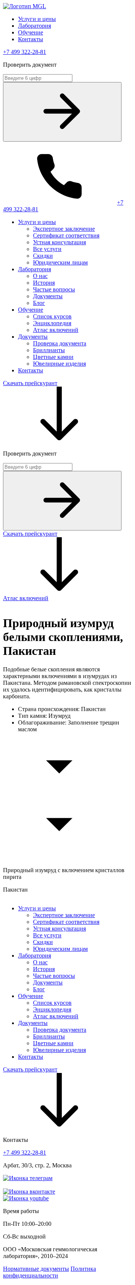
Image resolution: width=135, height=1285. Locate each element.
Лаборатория (34, 25)
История (44, 282)
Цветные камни (53, 357)
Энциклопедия (52, 323)
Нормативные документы (36, 1269)
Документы (48, 296)
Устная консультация (59, 242)
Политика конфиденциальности (49, 1272)
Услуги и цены (37, 19)
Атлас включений (55, 330)
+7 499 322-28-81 (24, 52)
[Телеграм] (27, 1178)
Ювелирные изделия (59, 363)
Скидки (43, 256)
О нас (40, 276)
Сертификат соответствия (66, 235)
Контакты (30, 39)
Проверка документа (59, 343)
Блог (39, 303)
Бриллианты (49, 350)
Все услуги (47, 249)
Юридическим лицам (60, 262)
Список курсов (52, 316)
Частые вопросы (54, 289)
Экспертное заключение (64, 229)
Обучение (30, 32)
